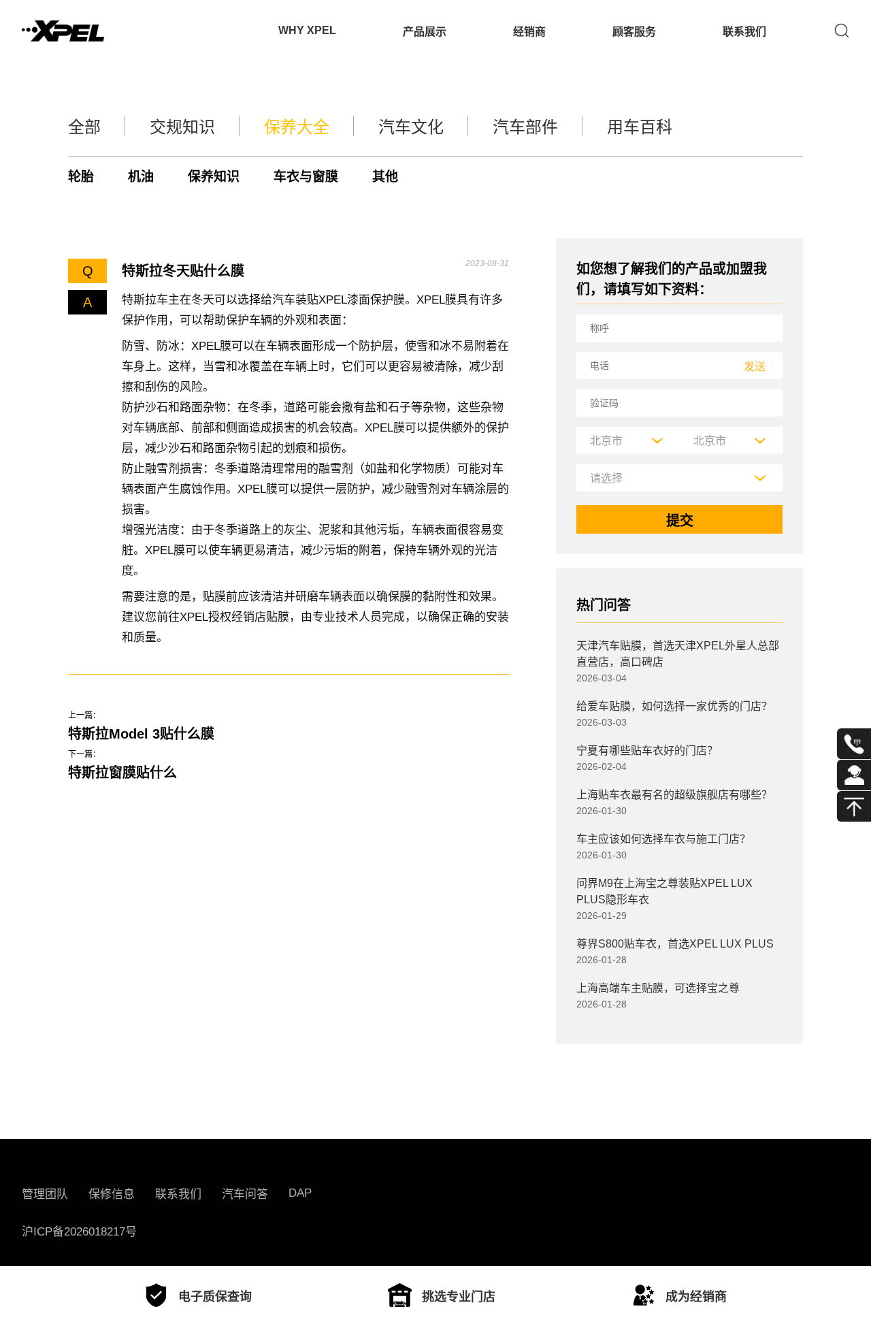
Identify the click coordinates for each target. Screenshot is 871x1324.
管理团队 (45, 1194)
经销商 (529, 31)
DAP (300, 1192)
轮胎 (81, 176)
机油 (141, 176)
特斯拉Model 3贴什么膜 (141, 733)
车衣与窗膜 (306, 176)
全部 (84, 127)
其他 (385, 176)
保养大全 (296, 127)
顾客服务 (634, 31)
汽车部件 (525, 127)
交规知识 (182, 127)
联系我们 (744, 31)
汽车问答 (245, 1194)
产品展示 (424, 31)
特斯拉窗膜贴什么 (122, 772)
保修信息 (111, 1194)
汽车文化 (411, 127)
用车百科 (639, 127)
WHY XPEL (307, 30)
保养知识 (214, 176)
